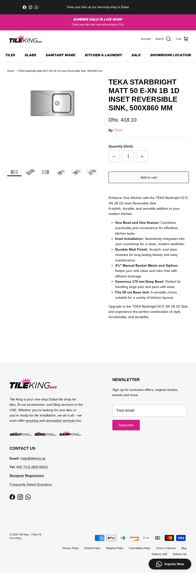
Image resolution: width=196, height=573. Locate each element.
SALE (136, 55)
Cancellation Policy (140, 548)
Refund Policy (92, 548)
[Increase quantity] (142, 156)
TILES (10, 55)
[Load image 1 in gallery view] (52, 103)
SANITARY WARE (60, 55)
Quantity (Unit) (121, 146)
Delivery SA (179, 554)
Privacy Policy (70, 548)
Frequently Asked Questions (31, 484)
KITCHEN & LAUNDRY (103, 55)
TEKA (118, 130)
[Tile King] (25, 39)
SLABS (30, 55)
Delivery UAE (159, 554)
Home (10, 70)
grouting (32, 420)
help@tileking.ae (33, 458)
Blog (183, 548)
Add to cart (149, 177)
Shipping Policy (114, 548)
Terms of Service (166, 548)
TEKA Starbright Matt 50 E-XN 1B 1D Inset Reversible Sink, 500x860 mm (60, 70)
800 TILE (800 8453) (32, 467)
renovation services (61, 420)
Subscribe (126, 425)
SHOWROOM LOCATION (170, 55)
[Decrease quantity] (114, 156)
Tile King (24, 534)
